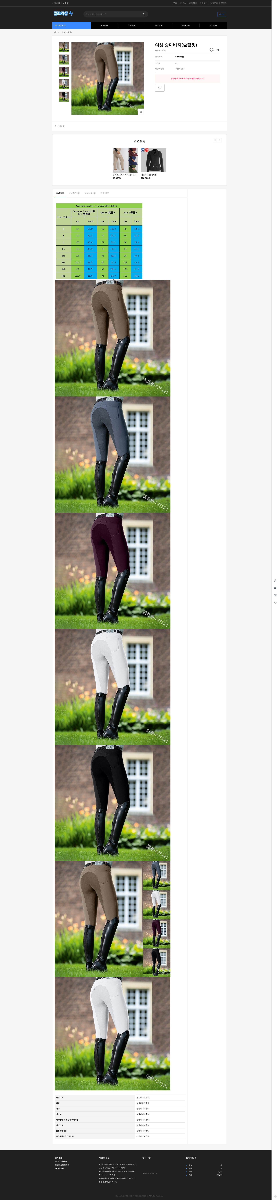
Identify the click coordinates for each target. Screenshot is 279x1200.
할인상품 (213, 25)
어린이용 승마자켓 (149, 175)
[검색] (143, 14)
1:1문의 (183, 3)
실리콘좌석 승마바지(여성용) (125, 175)
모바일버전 (59, 1168)
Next (219, 140)
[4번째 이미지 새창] (64, 84)
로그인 (221, 14)
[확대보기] (141, 112)
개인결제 (193, 3)
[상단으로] (275, 1196)
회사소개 (58, 1158)
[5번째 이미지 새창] (64, 96)
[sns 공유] (217, 50)
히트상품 (104, 25)
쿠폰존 (224, 3)
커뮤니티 (56, 3)
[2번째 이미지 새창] (64, 59)
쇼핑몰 (66, 3)
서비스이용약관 (61, 1161)
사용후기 (203, 3)
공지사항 (146, 1157)
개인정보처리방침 (62, 1165)
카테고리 (61, 25)
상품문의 (214, 3)
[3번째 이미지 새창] (64, 72)
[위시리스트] (159, 88)
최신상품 (158, 25)
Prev (215, 140)
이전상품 (60, 126)
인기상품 (186, 25)
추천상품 (131, 25)
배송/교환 (105, 193)
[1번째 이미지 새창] (64, 47)
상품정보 (60, 193)
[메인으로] (55, 32)
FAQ (175, 3)
